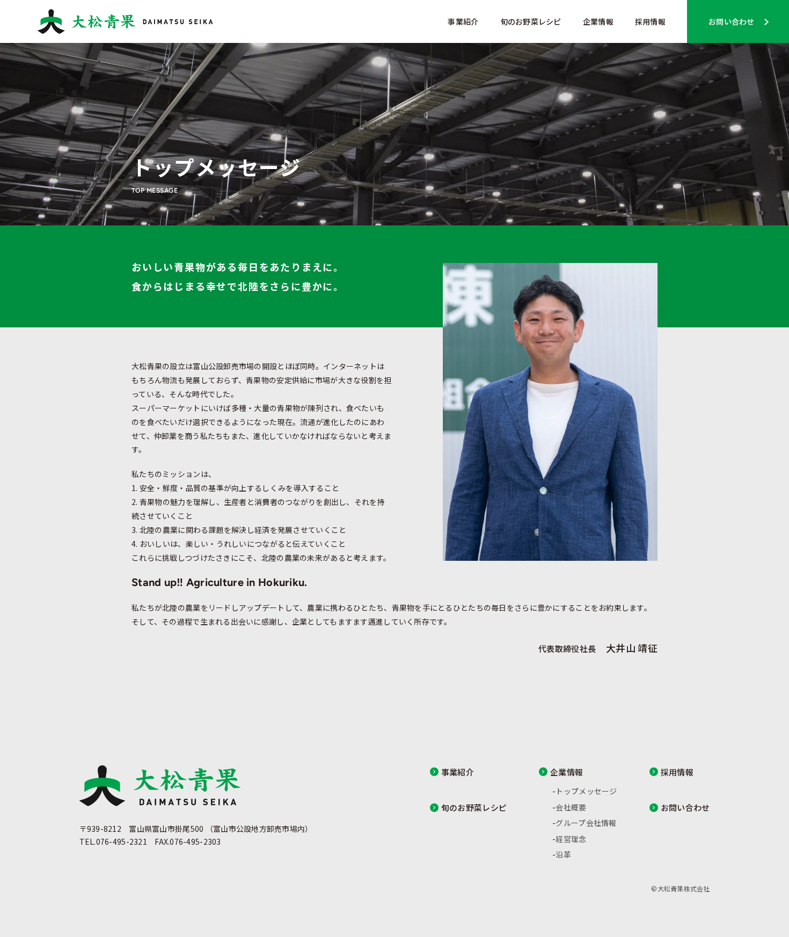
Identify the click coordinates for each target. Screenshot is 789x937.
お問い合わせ (731, 21)
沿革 (563, 854)
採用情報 (650, 21)
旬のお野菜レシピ (530, 21)
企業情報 (598, 21)
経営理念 (571, 838)
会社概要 (571, 807)
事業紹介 (463, 21)
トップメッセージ (586, 791)
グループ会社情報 (586, 822)
